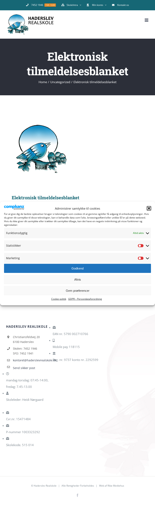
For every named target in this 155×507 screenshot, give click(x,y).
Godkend (77, 268)
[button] (149, 208)
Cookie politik (58, 299)
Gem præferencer (77, 290)
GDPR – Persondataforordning (85, 299)
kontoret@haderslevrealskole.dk (31, 360)
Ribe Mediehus (116, 485)
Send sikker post (24, 368)
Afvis (77, 279)
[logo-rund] (77, 148)
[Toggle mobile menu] (147, 20)
